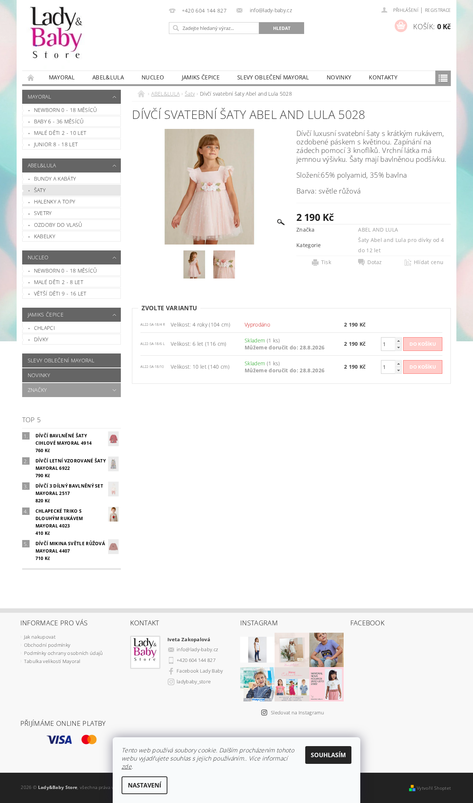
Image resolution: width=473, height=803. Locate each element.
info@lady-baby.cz (197, 649)
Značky (37, 389)
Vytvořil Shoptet (434, 788)
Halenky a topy (54, 201)
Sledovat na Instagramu (297, 712)
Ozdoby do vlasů (58, 224)
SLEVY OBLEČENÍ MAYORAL (273, 77)
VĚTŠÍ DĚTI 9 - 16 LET (60, 293)
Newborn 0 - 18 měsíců (65, 109)
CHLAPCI (44, 327)
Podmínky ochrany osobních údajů (63, 653)
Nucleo (153, 77)
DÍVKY (41, 339)
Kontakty (383, 77)
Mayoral (62, 77)
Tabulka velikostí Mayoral (52, 661)
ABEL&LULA (108, 77)
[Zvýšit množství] (398, 340)
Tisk (326, 262)
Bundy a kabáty (55, 178)
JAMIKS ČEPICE (201, 77)
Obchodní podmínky (47, 645)
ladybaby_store (194, 681)
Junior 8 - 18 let (56, 144)
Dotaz (374, 262)
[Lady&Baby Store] (57, 39)
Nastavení (144, 785)
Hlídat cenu (429, 262)
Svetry (43, 212)
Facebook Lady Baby (200, 670)
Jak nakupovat (39, 636)
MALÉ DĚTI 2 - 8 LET (58, 282)
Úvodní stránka (31, 77)
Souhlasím (328, 755)
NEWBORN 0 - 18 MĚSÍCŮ (65, 270)
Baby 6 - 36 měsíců (59, 121)
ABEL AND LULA (378, 229)
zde (127, 766)
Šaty (39, 190)
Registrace (438, 10)
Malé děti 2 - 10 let (60, 132)
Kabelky (44, 236)
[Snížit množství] (398, 347)
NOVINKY (339, 77)
